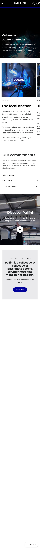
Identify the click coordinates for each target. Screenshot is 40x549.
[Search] (33, 3)
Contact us (20, 290)
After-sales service (9, 186)
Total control (7, 181)
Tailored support (8, 175)
